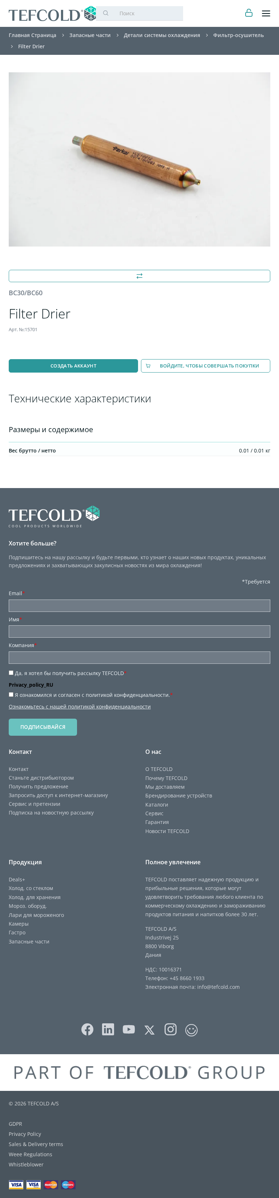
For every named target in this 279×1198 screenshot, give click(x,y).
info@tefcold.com (218, 986)
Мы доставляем (165, 786)
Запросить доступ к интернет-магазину (58, 795)
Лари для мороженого (36, 914)
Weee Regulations (30, 1154)
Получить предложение (38, 786)
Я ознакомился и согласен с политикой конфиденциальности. (94, 694)
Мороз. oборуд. (28, 905)
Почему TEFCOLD (166, 778)
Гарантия (157, 822)
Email (17, 593)
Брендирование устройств (178, 795)
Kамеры (19, 923)
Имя (15, 619)
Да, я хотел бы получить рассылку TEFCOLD (71, 673)
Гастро (17, 932)
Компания (23, 645)
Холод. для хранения (35, 897)
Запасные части (29, 941)
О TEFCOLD (159, 768)
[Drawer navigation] (266, 14)
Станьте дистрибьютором (41, 777)
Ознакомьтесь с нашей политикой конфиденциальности (80, 706)
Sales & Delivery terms (36, 1144)
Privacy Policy (25, 1133)
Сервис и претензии (34, 803)
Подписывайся (42, 726)
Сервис (154, 813)
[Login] (249, 14)
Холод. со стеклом (31, 888)
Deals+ (17, 879)
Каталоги (156, 804)
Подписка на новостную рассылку (51, 812)
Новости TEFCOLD (167, 831)
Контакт (19, 768)
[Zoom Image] (139, 159)
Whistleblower (26, 1164)
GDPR (15, 1123)
